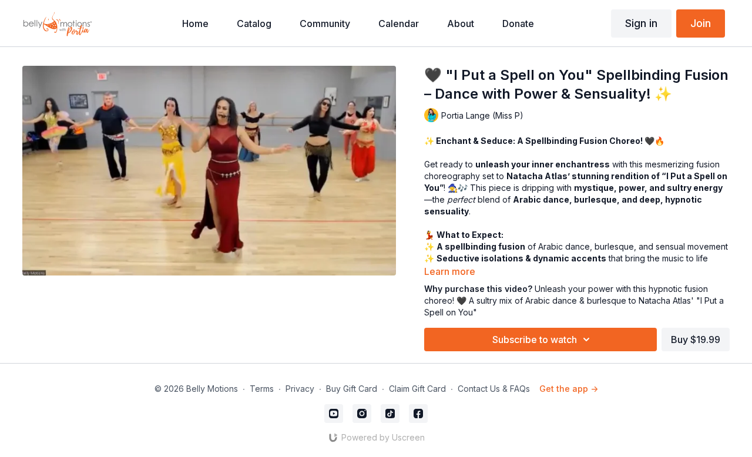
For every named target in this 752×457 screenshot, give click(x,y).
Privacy (300, 389)
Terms (262, 389)
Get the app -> (568, 389)
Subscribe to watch (534, 339)
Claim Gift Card (417, 389)
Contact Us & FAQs (494, 389)
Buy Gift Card (351, 389)
